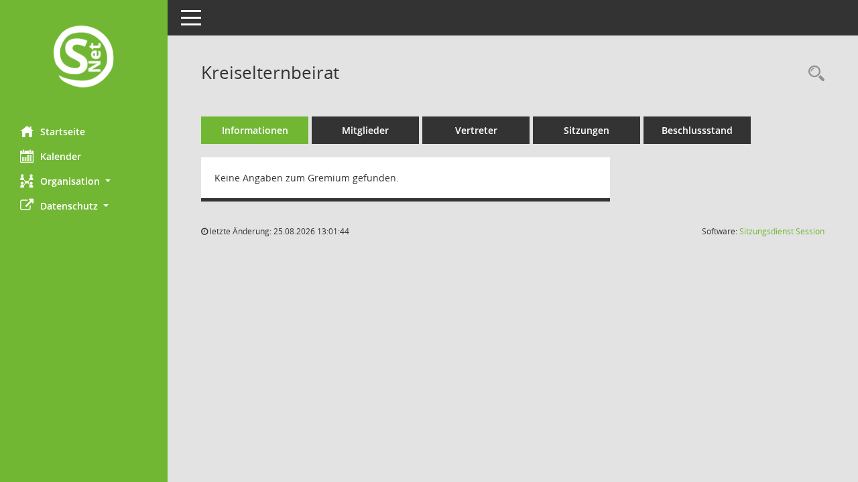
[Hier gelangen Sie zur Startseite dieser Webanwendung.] (84, 57)
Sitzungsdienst (781, 231)
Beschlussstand (697, 130)
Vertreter (476, 130)
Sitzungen (586, 130)
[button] (84, 181)
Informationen (255, 130)
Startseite (62, 131)
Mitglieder (365, 130)
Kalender (60, 156)
